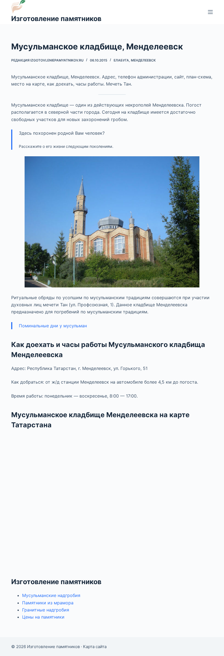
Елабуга (121, 60)
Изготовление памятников (56, 18)
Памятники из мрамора (47, 602)
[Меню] (210, 12)
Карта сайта (95, 646)
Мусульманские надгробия (51, 595)
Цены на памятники (43, 617)
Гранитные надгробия (45, 610)
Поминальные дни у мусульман (53, 325)
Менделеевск (143, 60)
